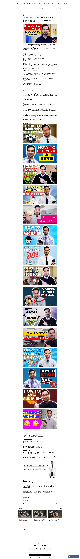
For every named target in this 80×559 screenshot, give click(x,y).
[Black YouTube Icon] (35, 546)
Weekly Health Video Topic (25, 8)
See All (61, 508)
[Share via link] (30, 500)
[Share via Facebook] (23, 500)
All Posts (19, 8)
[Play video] (40, 33)
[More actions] (56, 15)
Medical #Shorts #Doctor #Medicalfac (40, 8)
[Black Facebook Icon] (40, 546)
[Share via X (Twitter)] (25, 500)
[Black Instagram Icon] (37, 546)
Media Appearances (32, 8)
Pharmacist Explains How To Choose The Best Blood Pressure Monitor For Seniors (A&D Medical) (39, 520)
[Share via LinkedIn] (27, 500)
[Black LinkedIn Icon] (45, 546)
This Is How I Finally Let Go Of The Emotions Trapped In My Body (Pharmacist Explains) (23, 520)
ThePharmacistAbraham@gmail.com (40, 541)
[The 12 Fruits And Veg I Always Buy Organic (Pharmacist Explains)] (55, 514)
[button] (60, 8)
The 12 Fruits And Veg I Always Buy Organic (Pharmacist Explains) (54, 520)
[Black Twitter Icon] (43, 546)
